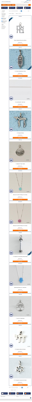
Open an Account (26, 2)
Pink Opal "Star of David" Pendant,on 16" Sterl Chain (20, 225)
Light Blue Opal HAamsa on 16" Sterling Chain (20, 287)
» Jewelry (3, 10)
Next (27, 387)
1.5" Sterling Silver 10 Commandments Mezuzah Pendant (20, 256)
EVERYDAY (4, 19)
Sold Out (3, 28)
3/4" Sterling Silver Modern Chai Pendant (20, 349)
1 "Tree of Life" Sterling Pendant (20, 318)
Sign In (26, 1)
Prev (20, 387)
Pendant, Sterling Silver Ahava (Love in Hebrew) (20, 40)
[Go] (29, 5)
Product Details (20, 137)
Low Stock (3, 27)
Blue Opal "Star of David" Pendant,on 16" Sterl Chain (20, 194)
